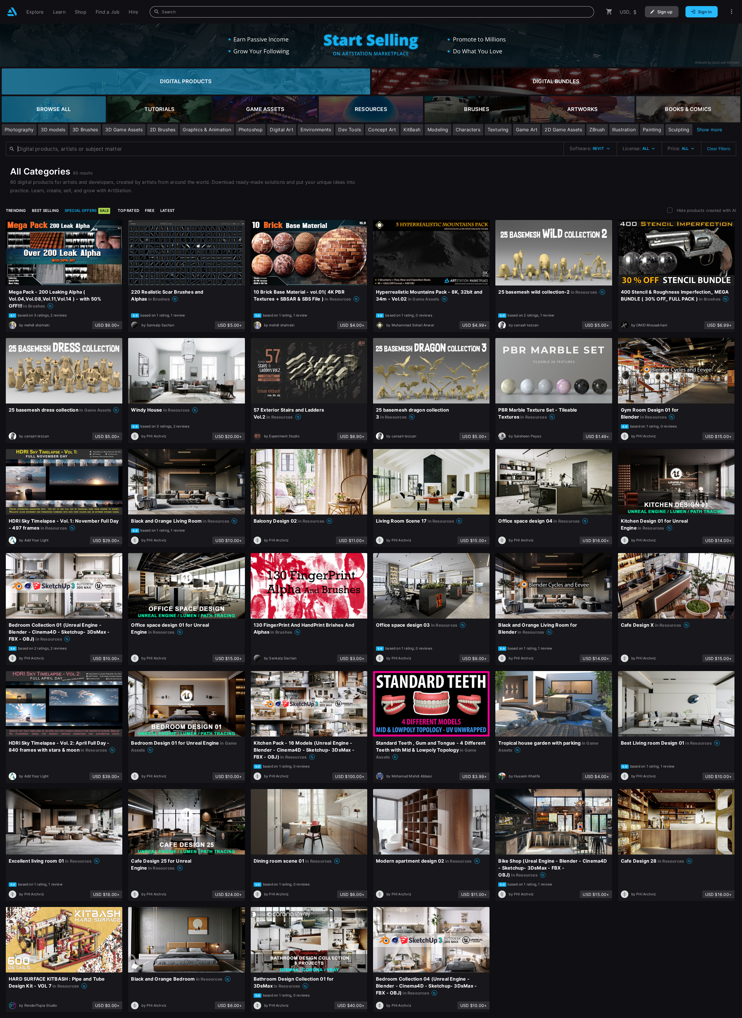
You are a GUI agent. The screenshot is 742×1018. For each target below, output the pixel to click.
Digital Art (281, 129)
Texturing (498, 129)
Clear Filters (718, 148)
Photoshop (251, 129)
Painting (652, 129)
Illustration (624, 129)
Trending (16, 210)
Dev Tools (349, 129)
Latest (167, 210)
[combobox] (372, 12)
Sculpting (679, 129)
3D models (53, 129)
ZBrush (597, 129)
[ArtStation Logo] (12, 11)
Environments (316, 129)
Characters (468, 129)
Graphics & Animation (207, 129)
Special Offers (87, 210)
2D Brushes (162, 129)
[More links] (731, 12)
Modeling (438, 129)
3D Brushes (85, 129)
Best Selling (45, 210)
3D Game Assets (124, 129)
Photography (19, 129)
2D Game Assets (563, 129)
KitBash (411, 129)
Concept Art (382, 129)
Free (149, 210)
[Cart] (609, 12)
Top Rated (128, 210)
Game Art (527, 129)
